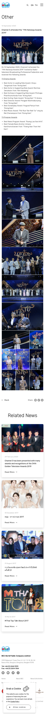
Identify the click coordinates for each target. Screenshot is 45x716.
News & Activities (36, 679)
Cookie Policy (14, 701)
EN (32, 5)
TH (36, 5)
